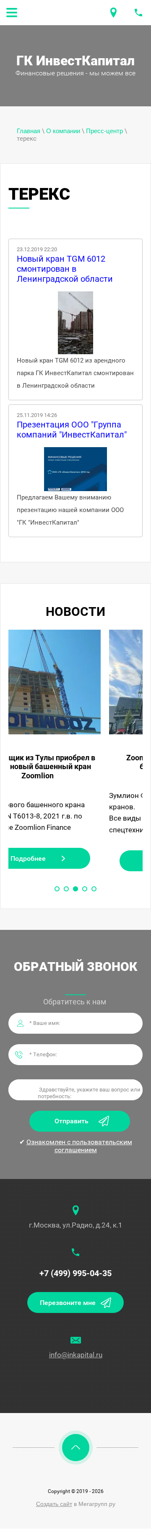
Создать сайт (54, 1504)
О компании (63, 130)
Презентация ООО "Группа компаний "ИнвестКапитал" (72, 430)
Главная (28, 130)
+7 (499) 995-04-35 (75, 1273)
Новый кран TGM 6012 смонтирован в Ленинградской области (65, 269)
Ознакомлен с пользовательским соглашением (79, 1146)
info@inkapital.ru (75, 1355)
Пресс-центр (104, 130)
